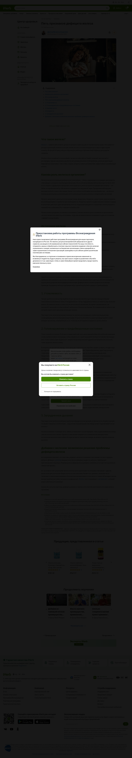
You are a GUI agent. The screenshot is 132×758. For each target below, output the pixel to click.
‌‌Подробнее (36, 266)
